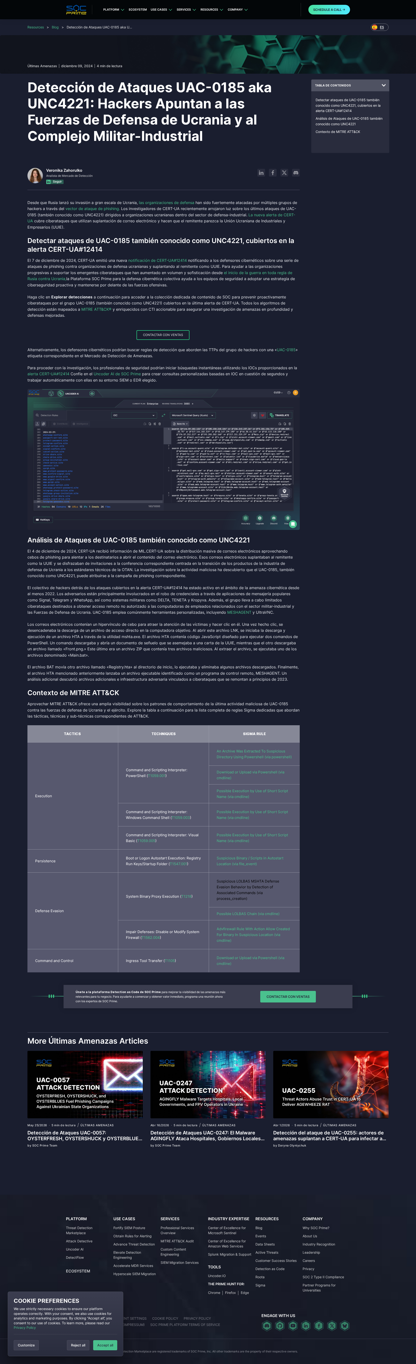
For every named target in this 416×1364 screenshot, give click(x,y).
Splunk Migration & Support (229, 1254)
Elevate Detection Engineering (127, 1254)
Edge (245, 1293)
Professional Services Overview (177, 1230)
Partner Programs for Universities (319, 1287)
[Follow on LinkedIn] (261, 173)
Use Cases (159, 9)
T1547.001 (178, 864)
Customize (26, 1345)
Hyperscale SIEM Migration (134, 1274)
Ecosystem (138, 9)
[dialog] (65, 1324)
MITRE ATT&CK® (96, 309)
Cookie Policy (165, 1318)
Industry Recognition (319, 1244)
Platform (111, 9)
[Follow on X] (284, 173)
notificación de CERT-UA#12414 (157, 260)
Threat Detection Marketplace (79, 1230)
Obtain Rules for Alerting (132, 1236)
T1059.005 (146, 840)
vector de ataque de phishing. (92, 208)
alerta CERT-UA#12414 (48, 373)
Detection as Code (270, 1269)
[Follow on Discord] (296, 173)
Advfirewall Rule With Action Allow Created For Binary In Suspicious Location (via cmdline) (253, 935)
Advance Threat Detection (134, 1244)
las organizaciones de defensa (166, 202)
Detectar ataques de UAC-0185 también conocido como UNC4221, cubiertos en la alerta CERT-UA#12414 (348, 105)
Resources (209, 9)
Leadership (311, 1252)
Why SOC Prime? (316, 1228)
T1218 (186, 896)
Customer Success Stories (276, 1261)
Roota (260, 1277)
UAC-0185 (286, 349)
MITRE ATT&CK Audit (177, 1241)
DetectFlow (75, 1257)
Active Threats (266, 1252)
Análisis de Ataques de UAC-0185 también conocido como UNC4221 (349, 121)
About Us (310, 1236)
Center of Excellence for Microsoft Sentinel (227, 1230)
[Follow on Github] (279, 1325)
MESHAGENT (239, 612)
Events (260, 1236)
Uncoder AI (75, 1249)
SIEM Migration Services (180, 1262)
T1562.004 (151, 937)
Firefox (230, 1293)
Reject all (78, 1345)
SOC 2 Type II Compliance (323, 1277)
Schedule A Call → (329, 10)
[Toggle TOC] (384, 85)
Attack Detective (79, 1241)
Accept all (105, 1345)
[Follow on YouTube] (292, 1325)
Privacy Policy (25, 1327)
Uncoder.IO (217, 1276)
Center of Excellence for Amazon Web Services (227, 1243)
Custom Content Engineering (173, 1251)
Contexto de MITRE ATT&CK (338, 132)
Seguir (57, 181)
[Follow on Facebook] (273, 173)
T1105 (170, 960)
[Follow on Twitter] (331, 1325)
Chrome (214, 1293)
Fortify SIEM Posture (129, 1228)
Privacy (308, 1269)
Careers (309, 1261)
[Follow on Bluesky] (344, 1325)
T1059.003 (181, 817)
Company (235, 9)
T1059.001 (156, 775)
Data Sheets (265, 1244)
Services (184, 9)
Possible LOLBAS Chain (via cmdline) (248, 913)
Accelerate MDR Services (133, 1266)
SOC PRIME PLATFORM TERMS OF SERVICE (185, 1325)
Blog (55, 27)
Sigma (260, 1285)
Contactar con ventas (163, 335)
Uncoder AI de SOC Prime (117, 373)
